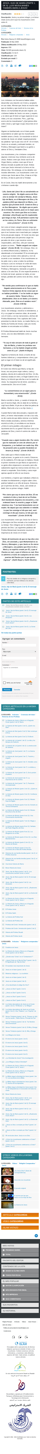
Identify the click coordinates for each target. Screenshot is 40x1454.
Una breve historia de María (15, 864)
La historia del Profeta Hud (14, 917)
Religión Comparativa (27, 1163)
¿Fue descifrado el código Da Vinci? (17, 985)
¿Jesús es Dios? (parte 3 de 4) (16, 996)
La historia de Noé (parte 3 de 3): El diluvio (19, 736)
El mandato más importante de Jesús (18, 966)
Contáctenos (7, 1331)
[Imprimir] (11, 65)
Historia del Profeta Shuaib (14, 932)
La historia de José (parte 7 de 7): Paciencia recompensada (20, 784)
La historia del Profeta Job (14, 921)
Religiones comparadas (16, 34)
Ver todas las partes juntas (11, 633)
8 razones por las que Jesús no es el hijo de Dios (22, 1196)
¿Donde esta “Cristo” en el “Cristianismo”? (19, 956)
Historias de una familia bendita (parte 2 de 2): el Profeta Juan (21, 859)
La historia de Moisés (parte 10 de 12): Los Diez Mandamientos (21, 837)
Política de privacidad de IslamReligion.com (16, 1328)
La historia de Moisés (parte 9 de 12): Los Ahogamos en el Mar (19, 832)
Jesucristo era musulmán (22, 1180)
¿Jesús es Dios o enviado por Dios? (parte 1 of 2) (21, 1125)
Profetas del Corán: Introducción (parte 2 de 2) (21, 928)
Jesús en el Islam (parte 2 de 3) (16, 977)
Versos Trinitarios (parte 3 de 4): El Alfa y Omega (21, 1027)
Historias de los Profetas (11, 716)
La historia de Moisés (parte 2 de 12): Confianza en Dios (21, 795)
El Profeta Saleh (11, 913)
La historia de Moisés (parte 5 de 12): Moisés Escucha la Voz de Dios (20, 811)
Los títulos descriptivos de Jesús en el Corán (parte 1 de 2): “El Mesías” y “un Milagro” (20, 1005)
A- (30, 14)
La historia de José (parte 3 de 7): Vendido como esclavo (21, 762)
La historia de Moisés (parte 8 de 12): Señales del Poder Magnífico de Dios (21, 827)
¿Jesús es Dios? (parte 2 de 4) (16, 992)
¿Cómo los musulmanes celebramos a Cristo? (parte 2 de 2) (21, 1145)
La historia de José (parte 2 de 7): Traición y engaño (20, 757)
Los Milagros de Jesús (13, 1035)
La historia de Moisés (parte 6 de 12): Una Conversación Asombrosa (19, 816)
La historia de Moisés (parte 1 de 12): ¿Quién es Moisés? (21, 789)
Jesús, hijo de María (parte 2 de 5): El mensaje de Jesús (19, 588)
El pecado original (20, 1188)
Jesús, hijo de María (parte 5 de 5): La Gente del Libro (20, 627)
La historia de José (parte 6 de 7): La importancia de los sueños (18, 778)
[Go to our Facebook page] (13, 1337)
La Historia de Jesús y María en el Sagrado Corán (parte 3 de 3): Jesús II (20, 904)
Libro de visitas (6, 1325)
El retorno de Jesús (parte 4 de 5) (16, 1050)
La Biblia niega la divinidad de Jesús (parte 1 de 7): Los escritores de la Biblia (21, 1077)
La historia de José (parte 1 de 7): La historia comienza (20, 752)
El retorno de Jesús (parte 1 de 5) (16, 1039)
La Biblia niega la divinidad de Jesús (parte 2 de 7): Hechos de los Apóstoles (21, 1082)
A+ (36, 14)
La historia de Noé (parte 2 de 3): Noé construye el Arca (21, 732)
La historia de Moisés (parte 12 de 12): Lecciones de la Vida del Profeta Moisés (18, 848)
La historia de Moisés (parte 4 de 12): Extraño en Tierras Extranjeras (21, 805)
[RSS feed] (26, 1337)
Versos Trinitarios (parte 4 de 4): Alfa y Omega (21, 1031)
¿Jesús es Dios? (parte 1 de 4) (16, 989)
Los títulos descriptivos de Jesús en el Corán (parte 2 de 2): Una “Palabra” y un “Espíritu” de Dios (21, 1011)
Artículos (4, 28)
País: (3, 649)
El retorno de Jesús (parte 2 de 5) (16, 1042)
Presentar (7, 689)
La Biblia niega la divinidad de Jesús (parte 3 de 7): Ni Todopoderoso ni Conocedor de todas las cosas (21, 1088)
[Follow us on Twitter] (20, 1337)
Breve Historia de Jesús (13, 868)
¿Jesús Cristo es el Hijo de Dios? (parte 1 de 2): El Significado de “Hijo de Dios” (21, 961)
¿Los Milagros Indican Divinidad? (16, 1062)
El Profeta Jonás (11, 909)
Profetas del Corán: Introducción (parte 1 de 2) (21, 924)
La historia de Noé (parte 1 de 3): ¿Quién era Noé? (20, 726)
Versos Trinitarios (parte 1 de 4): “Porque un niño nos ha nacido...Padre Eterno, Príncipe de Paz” (21, 1017)
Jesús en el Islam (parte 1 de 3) (16, 969)
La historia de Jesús (20, 1205)
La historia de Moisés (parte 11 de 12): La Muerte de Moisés (19, 843)
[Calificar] (2, 65)
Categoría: (6, 26)
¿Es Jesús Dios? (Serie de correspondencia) (22, 1171)
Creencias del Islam (15, 28)
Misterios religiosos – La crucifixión (17, 973)
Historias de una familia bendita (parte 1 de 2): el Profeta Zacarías (21, 854)
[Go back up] (36, 1235)
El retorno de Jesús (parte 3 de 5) (16, 1046)
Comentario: (6, 665)
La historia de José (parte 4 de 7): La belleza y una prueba (21, 768)
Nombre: (5, 642)
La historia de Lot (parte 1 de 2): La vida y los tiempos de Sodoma (20, 741)
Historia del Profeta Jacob (14, 936)
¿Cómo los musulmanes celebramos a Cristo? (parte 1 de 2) (21, 1140)
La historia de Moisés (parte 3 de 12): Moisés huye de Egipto (20, 800)
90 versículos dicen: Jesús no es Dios (18, 1135)
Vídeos (14, 1163)
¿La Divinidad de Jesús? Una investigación (19, 1058)
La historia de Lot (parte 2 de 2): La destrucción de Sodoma (21, 746)
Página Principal (7, 1322)
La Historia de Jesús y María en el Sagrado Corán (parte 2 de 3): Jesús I (20, 899)
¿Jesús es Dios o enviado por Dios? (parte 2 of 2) (21, 1131)
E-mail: (4, 655)
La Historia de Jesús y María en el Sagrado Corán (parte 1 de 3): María (20, 721)
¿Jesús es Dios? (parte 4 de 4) (16, 1000)
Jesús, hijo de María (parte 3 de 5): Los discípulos (19, 616)
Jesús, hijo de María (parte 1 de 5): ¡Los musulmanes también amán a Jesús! (19, 606)
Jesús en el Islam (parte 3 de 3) (16, 981)
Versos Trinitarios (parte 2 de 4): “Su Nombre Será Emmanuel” (20, 1022)
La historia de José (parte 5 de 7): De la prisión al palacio (21, 773)
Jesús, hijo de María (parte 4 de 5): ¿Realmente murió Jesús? (21, 622)
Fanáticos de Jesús (12, 947)
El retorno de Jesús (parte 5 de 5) (16, 1054)
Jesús (28, 34)
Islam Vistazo (32, 1322)
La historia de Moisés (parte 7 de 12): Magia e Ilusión (21, 821)
